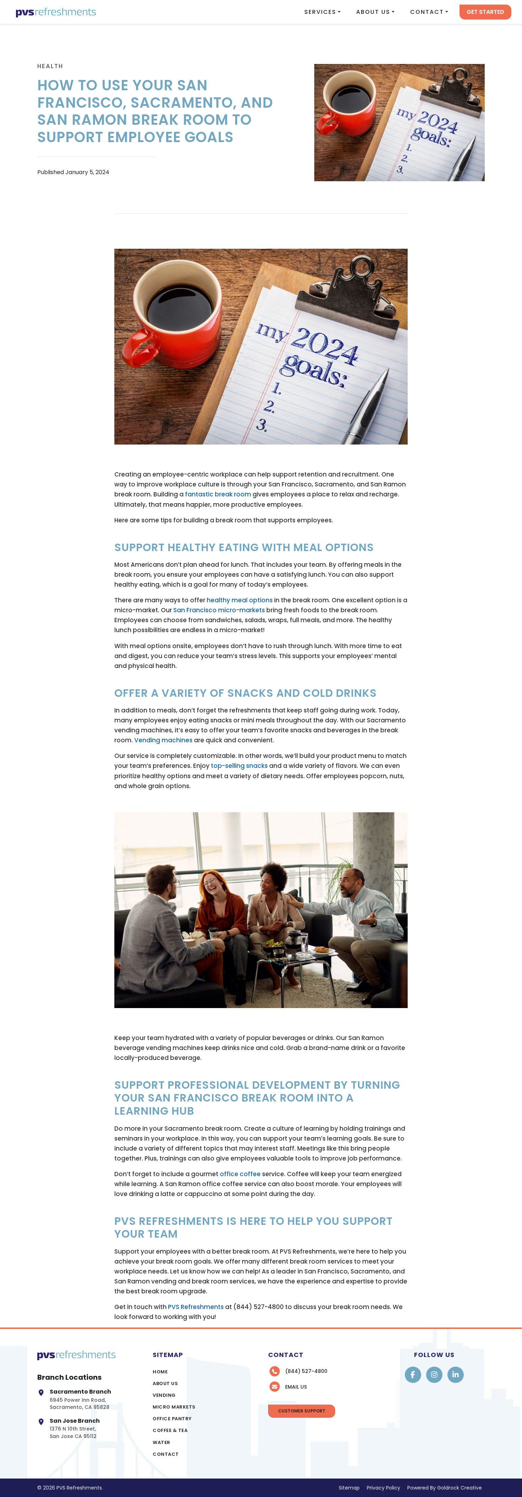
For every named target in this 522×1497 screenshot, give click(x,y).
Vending (164, 1395)
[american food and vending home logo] (56, 12)
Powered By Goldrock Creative (444, 1487)
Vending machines (163, 740)
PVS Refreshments (196, 1307)
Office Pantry (172, 1418)
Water (161, 1442)
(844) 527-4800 (306, 1371)
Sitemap (349, 1487)
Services (320, 12)
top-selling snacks (239, 765)
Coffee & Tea (170, 1430)
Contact (427, 12)
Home (160, 1371)
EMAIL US (296, 1386)
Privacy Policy (383, 1487)
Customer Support (301, 1411)
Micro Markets (174, 1407)
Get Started (485, 12)
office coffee (240, 1174)
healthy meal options (240, 600)
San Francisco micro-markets (219, 610)
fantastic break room (218, 494)
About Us (373, 12)
